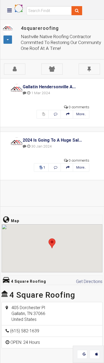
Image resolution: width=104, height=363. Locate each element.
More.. (81, 114)
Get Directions (89, 281)
